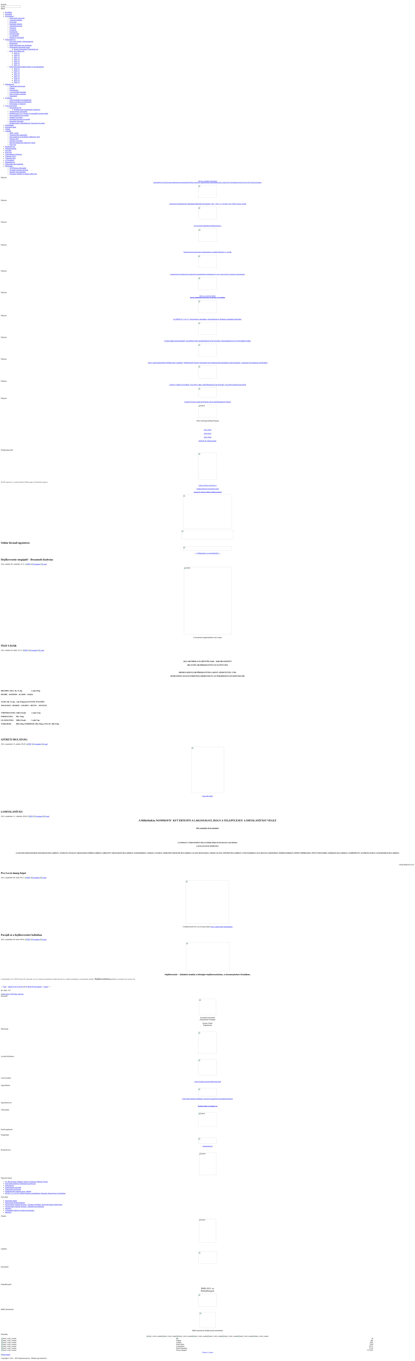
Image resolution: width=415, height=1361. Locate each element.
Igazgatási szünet (11, 1201)
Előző (10, 987)
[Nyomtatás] (35, 564)
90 (33, 987)
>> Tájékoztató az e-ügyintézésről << (207, 553)
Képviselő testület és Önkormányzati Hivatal (20, 1184)
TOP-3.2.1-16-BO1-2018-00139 (207, 181)
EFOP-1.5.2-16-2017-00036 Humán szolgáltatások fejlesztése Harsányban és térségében (35, 1193)
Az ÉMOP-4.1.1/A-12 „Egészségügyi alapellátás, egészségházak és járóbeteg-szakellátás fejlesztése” (207, 319)
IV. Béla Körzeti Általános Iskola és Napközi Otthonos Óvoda (26, 1182)
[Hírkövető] (5, 1354)
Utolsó (45, 987)
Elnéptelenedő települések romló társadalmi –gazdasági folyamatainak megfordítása (239, 363)
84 (20, 987)
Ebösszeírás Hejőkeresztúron (15, 1203)
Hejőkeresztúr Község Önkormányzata (197, 363)
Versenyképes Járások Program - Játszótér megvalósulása (24, 1206)
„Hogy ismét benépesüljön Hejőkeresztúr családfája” (165, 363)
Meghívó (8, 1208)
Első (4, 987)
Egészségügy (9, 1185)
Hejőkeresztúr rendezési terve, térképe (18, 1191)
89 (31, 987)
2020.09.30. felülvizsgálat (208, 441)
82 (15, 987)
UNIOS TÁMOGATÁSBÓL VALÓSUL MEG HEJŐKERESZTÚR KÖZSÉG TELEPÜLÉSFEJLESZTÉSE (207, 385)
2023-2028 (207, 437)
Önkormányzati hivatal (13, 1189)
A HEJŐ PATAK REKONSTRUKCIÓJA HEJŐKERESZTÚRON (207, 402)
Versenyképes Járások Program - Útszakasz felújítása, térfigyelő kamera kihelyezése (33, 1205)
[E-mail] (43, 564)
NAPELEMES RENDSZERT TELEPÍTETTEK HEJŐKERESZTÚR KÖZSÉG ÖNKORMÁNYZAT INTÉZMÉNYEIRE (207, 341)
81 (13, 987)
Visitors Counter (207, 1352)
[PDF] (28, 564)
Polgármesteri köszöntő (13, 1187)
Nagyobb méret (207, 796)
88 (28, 987)
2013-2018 (207, 430)
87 (26, 987)
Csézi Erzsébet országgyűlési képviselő (207, 1082)
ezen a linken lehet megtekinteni (221, 927)
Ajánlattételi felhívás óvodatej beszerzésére (19, 1210)
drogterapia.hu (207, 1146)
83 (18, 987)
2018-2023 (207, 433)
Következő (38, 987)
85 (22, 987)
